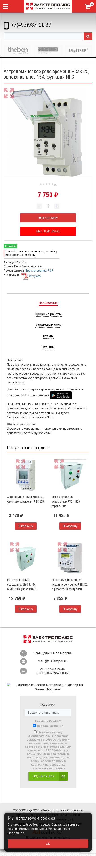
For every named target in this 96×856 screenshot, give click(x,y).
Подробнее (16, 833)
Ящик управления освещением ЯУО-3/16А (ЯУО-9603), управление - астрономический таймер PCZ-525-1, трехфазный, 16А (24, 589)
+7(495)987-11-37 (31, 24)
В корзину (26, 526)
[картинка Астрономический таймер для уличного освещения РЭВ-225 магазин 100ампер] (25, 475)
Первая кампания (50, 726)
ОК (48, 844)
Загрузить (34, 276)
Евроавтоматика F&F (39, 271)
